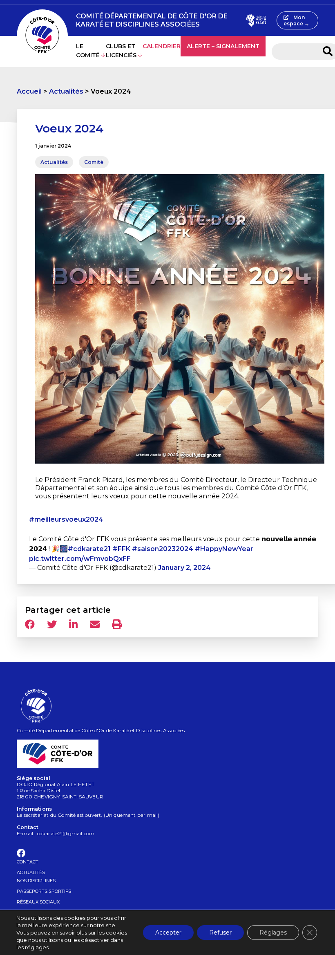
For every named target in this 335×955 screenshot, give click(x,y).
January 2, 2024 (184, 568)
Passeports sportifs (44, 891)
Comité (93, 162)
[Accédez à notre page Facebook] (21, 855)
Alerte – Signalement (223, 46)
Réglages (273, 932)
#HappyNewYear (224, 549)
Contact (27, 862)
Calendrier (162, 46)
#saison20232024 (162, 549)
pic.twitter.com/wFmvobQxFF (80, 559)
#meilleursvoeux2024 (66, 519)
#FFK (121, 549)
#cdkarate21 (89, 549)
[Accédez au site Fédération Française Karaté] (256, 20)
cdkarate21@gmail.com (66, 833)
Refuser (220, 932)
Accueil (29, 91)
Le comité (88, 51)
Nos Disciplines (36, 880)
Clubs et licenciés (121, 51)
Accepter (168, 932)
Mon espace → (296, 20)
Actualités (66, 91)
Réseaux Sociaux (38, 902)
